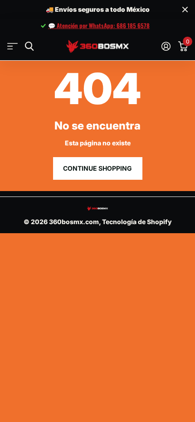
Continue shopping (97, 168)
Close (185, 9)
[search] (29, 46)
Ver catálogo (12, 46)
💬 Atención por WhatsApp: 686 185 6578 (99, 25)
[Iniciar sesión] (166, 46)
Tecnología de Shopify (137, 221)
